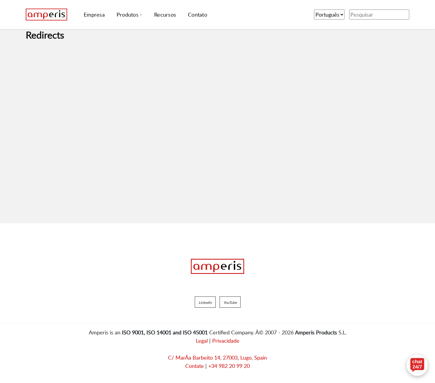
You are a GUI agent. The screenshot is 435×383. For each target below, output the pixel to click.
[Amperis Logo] (217, 266)
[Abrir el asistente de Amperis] (417, 365)
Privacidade (225, 340)
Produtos (127, 14)
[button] (205, 302)
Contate (194, 365)
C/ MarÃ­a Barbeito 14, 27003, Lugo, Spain (217, 357)
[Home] (46, 14)
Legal (202, 340)
